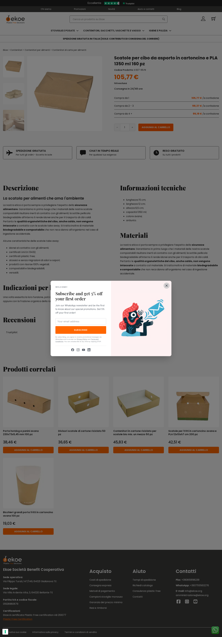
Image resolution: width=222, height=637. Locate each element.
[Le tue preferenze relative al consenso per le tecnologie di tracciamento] (5, 632)
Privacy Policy (82, 339)
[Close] (167, 286)
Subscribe (81, 330)
